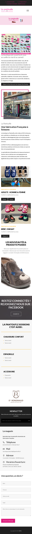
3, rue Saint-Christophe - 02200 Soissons (16, 3)
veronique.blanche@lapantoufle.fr (12, 451)
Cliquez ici (16, 314)
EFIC (20, 531)
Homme (11, 199)
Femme (4, 199)
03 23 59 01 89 (10, 1)
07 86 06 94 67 (22, 1)
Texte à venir (8, 340)
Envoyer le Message (8, 520)
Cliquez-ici (5, 236)
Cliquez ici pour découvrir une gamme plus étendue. (15, 84)
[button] (28, 10)
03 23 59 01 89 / (7, 445)
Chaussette (8, 375)
